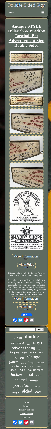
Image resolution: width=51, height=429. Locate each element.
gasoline (15, 366)
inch (41, 352)
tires (22, 357)
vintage (33, 356)
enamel (21, 379)
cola (15, 358)
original (17, 343)
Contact (26, 406)
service (18, 337)
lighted (39, 366)
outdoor (39, 376)
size (22, 370)
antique (15, 392)
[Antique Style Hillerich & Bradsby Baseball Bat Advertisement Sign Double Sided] (26, 57)
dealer (32, 366)
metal (29, 374)
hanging (14, 352)
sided (27, 391)
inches (16, 374)
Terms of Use (26, 413)
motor (33, 352)
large (31, 362)
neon (24, 366)
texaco (23, 363)
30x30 (13, 370)
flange (13, 362)
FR (28, 417)
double (32, 336)
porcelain (22, 385)
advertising (23, 348)
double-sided (35, 370)
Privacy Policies (26, 410)
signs (24, 353)
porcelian (34, 380)
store (39, 349)
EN (24, 417)
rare (38, 392)
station (40, 362)
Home (26, 402)
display (36, 387)
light (28, 344)
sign (37, 342)
